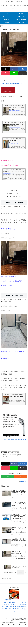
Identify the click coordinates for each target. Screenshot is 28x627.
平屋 (20, 454)
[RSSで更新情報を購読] (20, 476)
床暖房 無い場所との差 (14, 196)
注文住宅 (5, 456)
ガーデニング (5, 454)
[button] (22, 73)
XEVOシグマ (16, 452)
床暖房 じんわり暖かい (14, 194)
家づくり (5, 452)
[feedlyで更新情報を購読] (7, 476)
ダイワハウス (14, 454)
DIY (10, 452)
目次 (12, 190)
